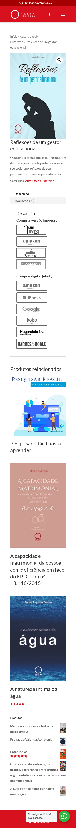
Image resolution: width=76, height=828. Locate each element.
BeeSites (44, 821)
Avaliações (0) (24, 201)
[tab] (38, 193)
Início (13, 36)
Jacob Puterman (44, 180)
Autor (24, 36)
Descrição (21, 194)
